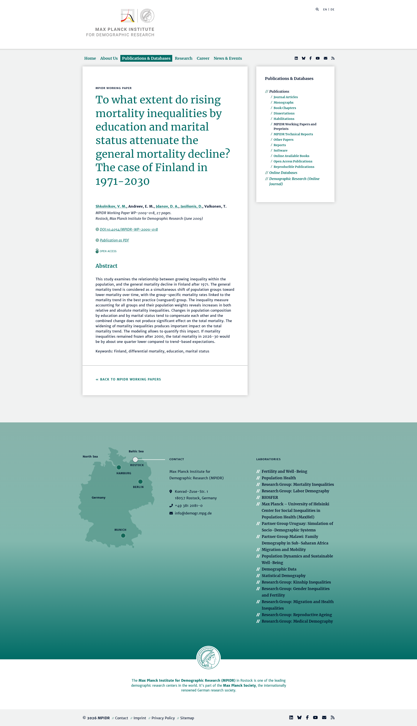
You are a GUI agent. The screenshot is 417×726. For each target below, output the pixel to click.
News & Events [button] (228, 58)
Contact (121, 718)
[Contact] (322, 718)
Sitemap (187, 718)
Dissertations (284, 113)
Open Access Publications (293, 161)
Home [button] (90, 58)
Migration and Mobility (284, 549)
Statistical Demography (284, 575)
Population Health (279, 478)
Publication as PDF (114, 240)
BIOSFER (270, 497)
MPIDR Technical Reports (293, 134)
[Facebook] (310, 58)
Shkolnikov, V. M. (111, 206)
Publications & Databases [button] (146, 58)
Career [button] (203, 58)
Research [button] (183, 58)
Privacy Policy (163, 718)
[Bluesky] (303, 58)
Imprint (140, 718)
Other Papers (283, 140)
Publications (279, 91)
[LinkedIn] (296, 58)
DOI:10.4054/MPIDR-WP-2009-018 (129, 229)
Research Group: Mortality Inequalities (298, 484)
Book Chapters (285, 108)
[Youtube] (317, 58)
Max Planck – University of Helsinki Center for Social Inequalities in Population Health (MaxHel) (295, 510)
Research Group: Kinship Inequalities (296, 582)
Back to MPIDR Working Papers (130, 379)
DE (332, 9)
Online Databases (283, 172)
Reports (280, 145)
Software (281, 150)
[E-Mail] (325, 58)
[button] (317, 9)
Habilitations (284, 119)
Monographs (283, 102)
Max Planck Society (239, 685)
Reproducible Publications (294, 167)
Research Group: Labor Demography (295, 491)
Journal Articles (286, 97)
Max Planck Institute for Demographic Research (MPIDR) (187, 680)
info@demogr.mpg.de (193, 513)
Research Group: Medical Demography (297, 621)
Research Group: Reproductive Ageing (297, 614)
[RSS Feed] (332, 58)
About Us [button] (109, 58)
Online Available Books (291, 156)
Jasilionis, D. (191, 206)
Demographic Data (279, 569)
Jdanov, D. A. (167, 206)
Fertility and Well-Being (284, 471)
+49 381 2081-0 (189, 505)
